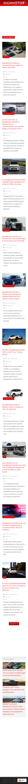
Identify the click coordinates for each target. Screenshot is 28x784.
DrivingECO (14, 779)
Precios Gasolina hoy (7, 779)
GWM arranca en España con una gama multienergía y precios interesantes (14, 673)
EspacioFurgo (4, 781)
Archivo (9, 781)
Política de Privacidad (16, 781)
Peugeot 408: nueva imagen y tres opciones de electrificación (13, 689)
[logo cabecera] (14, 3)
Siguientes (13, 623)
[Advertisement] (14, 20)
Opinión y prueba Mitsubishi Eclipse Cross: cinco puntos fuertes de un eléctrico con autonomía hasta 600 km (14, 709)
